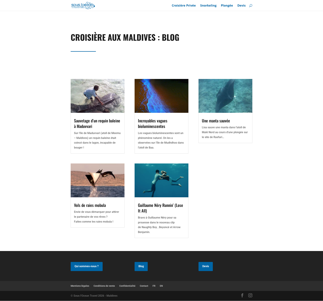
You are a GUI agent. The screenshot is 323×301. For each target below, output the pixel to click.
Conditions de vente (104, 286)
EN (161, 286)
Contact (144, 286)
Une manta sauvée (216, 121)
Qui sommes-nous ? (87, 266)
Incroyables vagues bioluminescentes (152, 123)
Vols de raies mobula (90, 205)
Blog (141, 266)
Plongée (227, 5)
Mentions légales (80, 286)
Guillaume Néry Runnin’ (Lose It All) (160, 208)
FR (154, 286)
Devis (241, 5)
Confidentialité (127, 286)
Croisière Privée (184, 5)
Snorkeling (208, 5)
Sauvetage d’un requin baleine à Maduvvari (97, 123)
